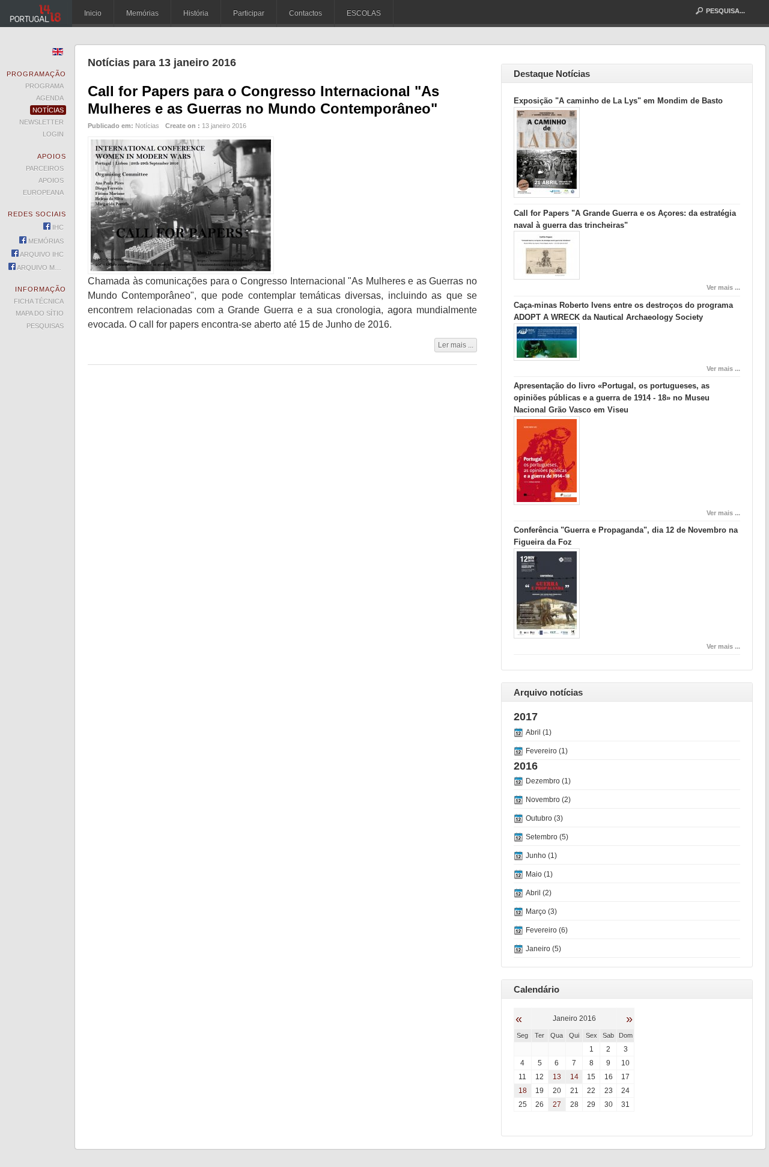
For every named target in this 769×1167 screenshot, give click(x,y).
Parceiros (45, 168)
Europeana (43, 192)
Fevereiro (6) (547, 930)
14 (574, 1077)
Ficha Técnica (39, 301)
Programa (44, 86)
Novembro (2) (548, 799)
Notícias (147, 125)
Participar (248, 13)
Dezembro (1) (548, 781)
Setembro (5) (547, 837)
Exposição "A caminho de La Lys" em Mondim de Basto (618, 100)
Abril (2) (539, 893)
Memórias (142, 13)
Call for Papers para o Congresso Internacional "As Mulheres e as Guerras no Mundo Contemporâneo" (263, 100)
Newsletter (41, 122)
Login (53, 134)
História (195, 13)
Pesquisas (45, 325)
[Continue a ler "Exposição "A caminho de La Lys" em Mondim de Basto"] (547, 195)
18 (522, 1090)
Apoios (51, 180)
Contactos (305, 13)
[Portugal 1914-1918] (36, 13)
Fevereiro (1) (547, 751)
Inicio (93, 13)
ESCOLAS (364, 13)
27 (557, 1104)
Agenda (50, 98)
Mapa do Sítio (40, 313)
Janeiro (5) (543, 949)
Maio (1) (539, 874)
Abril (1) (539, 732)
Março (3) (541, 911)
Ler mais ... (455, 345)
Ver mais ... (723, 287)
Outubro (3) (544, 818)
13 (557, 1077)
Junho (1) (541, 855)
